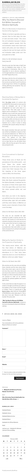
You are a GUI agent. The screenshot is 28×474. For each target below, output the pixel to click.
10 (7, 450)
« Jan (7, 458)
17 (7, 452)
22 (24, 452)
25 (10, 455)
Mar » (21, 458)
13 (17, 450)
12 (14, 450)
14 (21, 450)
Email (4, 357)
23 (3, 455)
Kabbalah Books (6, 410)
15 (24, 450)
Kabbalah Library (6, 413)
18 (10, 452)
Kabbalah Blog (11, 2)
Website (4, 364)
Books (12, 313)
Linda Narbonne (19, 17)
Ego (16, 313)
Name (4, 349)
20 (17, 452)
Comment (5, 328)
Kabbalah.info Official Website (10, 422)
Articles (7, 313)
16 (3, 452)
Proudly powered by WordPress (9, 470)
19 (14, 452)
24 (7, 455)
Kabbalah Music (6, 419)
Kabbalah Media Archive (8, 416)
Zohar (20, 313)
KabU (3, 425)
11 (10, 450)
